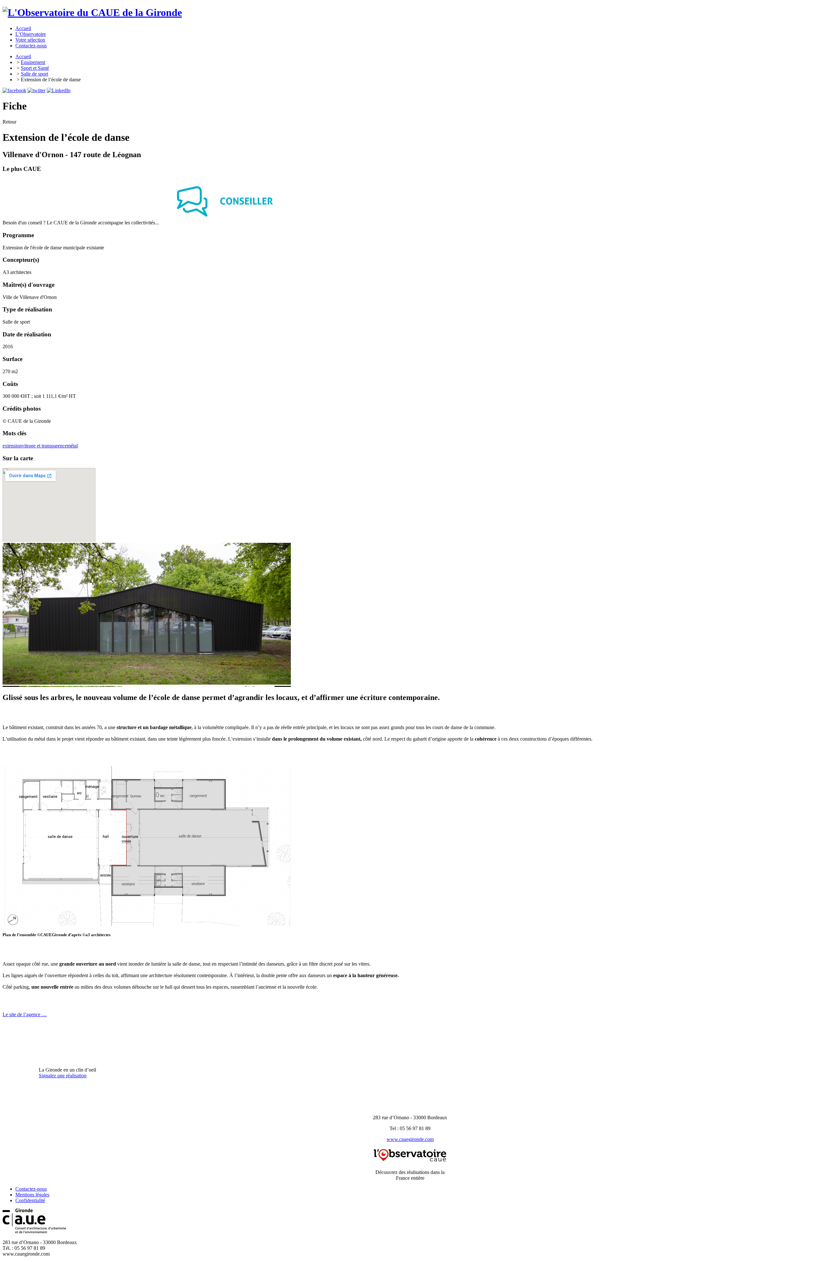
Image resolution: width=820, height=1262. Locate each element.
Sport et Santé (35, 68)
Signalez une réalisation (62, 1075)
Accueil (23, 56)
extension (12, 445)
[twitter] (36, 90)
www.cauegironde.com (410, 1139)
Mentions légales (32, 1194)
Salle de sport (34, 73)
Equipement (33, 62)
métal (72, 445)
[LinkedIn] (58, 90)
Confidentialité (30, 1200)
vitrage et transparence (44, 445)
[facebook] (14, 90)
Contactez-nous (31, 1189)
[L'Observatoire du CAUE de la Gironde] (92, 12)
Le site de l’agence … (25, 1014)
